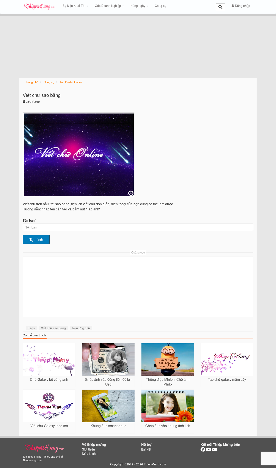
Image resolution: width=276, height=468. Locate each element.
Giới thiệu (88, 449)
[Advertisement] (138, 46)
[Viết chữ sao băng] (79, 154)
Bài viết (146, 449)
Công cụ (160, 5)
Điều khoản (89, 453)
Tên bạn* (29, 220)
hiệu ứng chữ (81, 328)
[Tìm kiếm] (220, 7)
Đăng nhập (242, 5)
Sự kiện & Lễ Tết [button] (74, 5)
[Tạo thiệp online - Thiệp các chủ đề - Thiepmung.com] (39, 5)
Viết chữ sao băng (53, 328)
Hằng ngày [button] (138, 5)
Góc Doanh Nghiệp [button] (108, 5)
